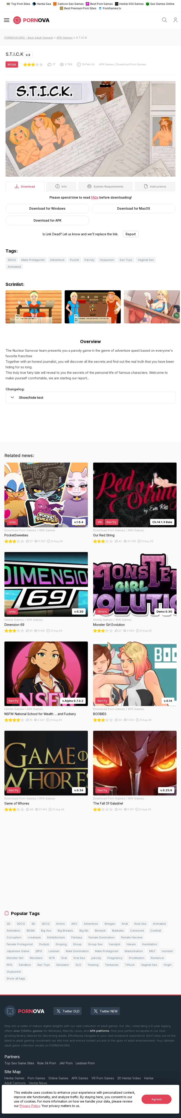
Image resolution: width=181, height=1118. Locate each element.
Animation (13, 930)
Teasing (92, 964)
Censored (137, 930)
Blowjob (100, 930)
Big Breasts (65, 930)
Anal (125, 923)
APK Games (65, 37)
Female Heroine (131, 937)
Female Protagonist (20, 944)
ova (36, 20)
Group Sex (95, 944)
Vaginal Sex (146, 260)
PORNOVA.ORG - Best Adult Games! (28, 37)
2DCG (12, 260)
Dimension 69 (14, 624)
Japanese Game (18, 951)
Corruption (14, 937)
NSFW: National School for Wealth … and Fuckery (40, 714)
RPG (9, 964)
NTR (52, 958)
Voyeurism (107, 260)
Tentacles (112, 964)
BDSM (31, 930)
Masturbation (134, 951)
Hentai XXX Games (131, 4)
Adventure (57, 260)
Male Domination (77, 951)
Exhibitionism (56, 937)
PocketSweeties (16, 535)
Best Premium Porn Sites (80, 8)
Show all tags (16, 978)
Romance (157, 958)
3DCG (45, 923)
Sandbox (25, 964)
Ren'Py (111, 522)
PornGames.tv (112, 8)
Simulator (62, 964)
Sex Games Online (162, 4)
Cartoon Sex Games (71, 4)
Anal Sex (140, 923)
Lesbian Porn (85, 1063)
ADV (74, 923)
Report (131, 234)
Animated (14, 266)
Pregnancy (115, 958)
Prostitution (136, 958)
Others (102, 611)
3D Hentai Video (129, 1078)
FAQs (94, 197)
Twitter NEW (109, 1011)
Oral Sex (79, 958)
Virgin (168, 964)
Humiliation (149, 944)
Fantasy (76, 937)
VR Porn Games (102, 1078)
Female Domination (102, 937)
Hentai (148, 1078)
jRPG (39, 951)
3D (33, 923)
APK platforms (99, 1031)
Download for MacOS (133, 208)
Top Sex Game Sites (19, 1063)
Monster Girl (15, 958)
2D (8, 923)
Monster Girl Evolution (109, 624)
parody (96, 958)
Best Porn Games (101, 4)
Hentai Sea (44, 4)
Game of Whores (16, 803)
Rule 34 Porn (46, 1063)
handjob (114, 944)
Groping (61, 944)
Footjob (44, 944)
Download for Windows (47, 208)
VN (100, 522)
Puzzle (74, 260)
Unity (12, 522)
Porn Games (36, 1078)
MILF (152, 951)
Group (77, 944)
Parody (89, 260)
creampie (34, 937)
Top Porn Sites (20, 4)
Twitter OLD (70, 1011)
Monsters (36, 958)
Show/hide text (31, 397)
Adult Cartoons (15, 1083)
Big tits (84, 930)
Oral (64, 958)
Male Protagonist (33, 260)
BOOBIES (99, 714)
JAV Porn (66, 1063)
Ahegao (109, 923)
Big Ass (46, 930)
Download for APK (47, 220)
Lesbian (54, 951)
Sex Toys (126, 260)
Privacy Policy (30, 1106)
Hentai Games (14, 1078)
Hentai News (38, 1083)
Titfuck (130, 964)
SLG (78, 964)
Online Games (58, 1078)
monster (167, 951)
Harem (131, 944)
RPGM (12, 64)
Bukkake (118, 930)
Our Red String (104, 535)
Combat (155, 930)
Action (60, 923)
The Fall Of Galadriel (108, 803)
